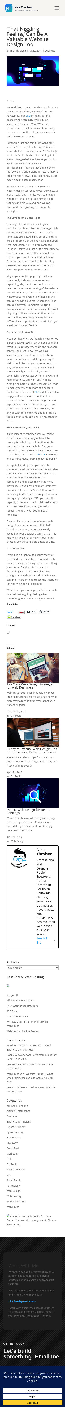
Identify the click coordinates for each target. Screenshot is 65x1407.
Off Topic (12, 1164)
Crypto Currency (16, 1127)
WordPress (13, 1207)
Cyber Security (15, 1132)
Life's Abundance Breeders (22, 1005)
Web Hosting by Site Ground (23, 1031)
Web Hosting (14, 1196)
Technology (13, 1185)
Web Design (13, 1190)
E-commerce (14, 1137)
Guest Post (13, 1148)
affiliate (40, 454)
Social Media (14, 1180)
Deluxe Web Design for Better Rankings (28, 811)
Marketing (12, 1153)
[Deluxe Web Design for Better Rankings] (33, 806)
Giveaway (12, 1142)
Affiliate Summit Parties (20, 1000)
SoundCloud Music (17, 1016)
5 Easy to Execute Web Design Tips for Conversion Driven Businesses (32, 750)
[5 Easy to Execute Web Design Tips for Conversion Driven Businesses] (33, 745)
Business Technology (19, 1121)
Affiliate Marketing (17, 1105)
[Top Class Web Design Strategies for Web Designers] (33, 680)
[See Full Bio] (54, 940)
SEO (28, 115)
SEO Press (12, 1011)
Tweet (10, 611)
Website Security (16, 1201)
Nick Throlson (18, 50)
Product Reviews (16, 1169)
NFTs (9, 1159)
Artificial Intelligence (18, 1110)
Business (50, 50)
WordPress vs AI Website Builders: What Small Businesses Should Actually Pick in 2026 (30, 1078)
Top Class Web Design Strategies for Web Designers (30, 685)
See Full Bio (42, 940)
